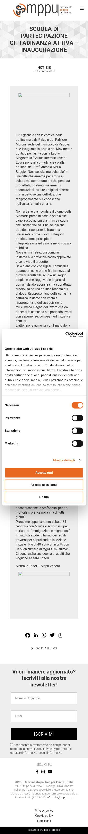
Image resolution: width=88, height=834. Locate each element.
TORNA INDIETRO (45, 648)
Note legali (44, 821)
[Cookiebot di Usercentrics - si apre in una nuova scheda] (65, 334)
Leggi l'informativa (50, 752)
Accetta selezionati (44, 484)
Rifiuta (44, 497)
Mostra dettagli (64, 460)
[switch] (77, 418)
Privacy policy (44, 810)
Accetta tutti (44, 472)
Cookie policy (44, 816)
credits (56, 829)
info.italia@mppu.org (59, 797)
